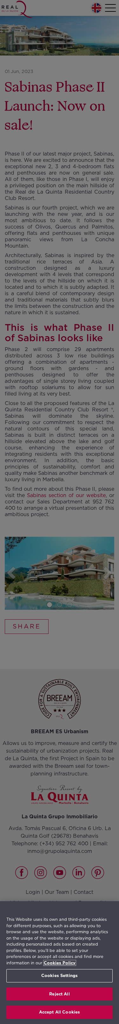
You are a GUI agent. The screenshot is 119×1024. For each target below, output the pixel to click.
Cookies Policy (60, 963)
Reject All (59, 994)
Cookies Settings (59, 975)
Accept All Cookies (59, 1012)
